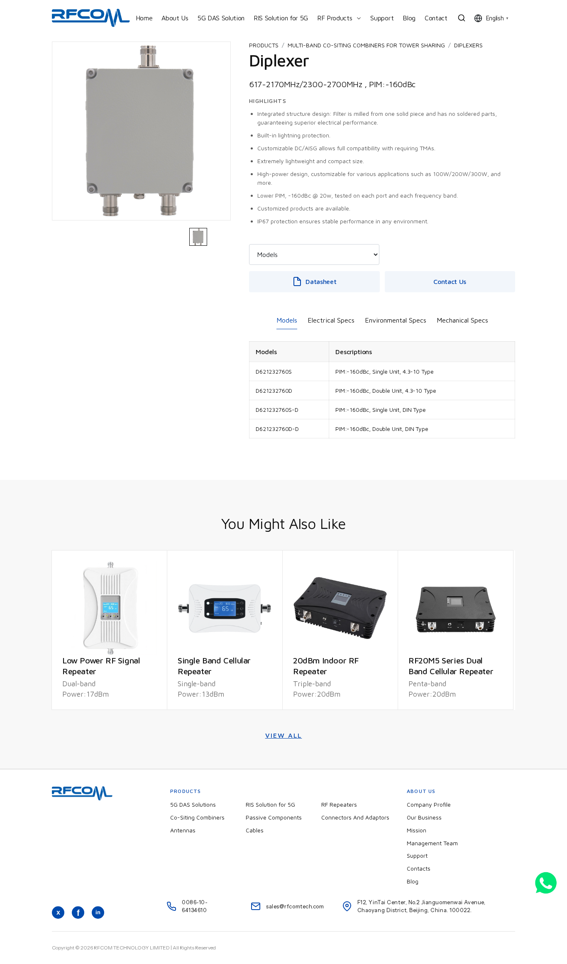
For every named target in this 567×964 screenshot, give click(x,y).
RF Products (334, 18)
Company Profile (429, 804)
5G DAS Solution (221, 18)
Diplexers (468, 45)
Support (381, 18)
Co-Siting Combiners (197, 817)
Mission (416, 830)
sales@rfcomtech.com (295, 906)
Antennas (183, 830)
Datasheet (320, 281)
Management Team (432, 843)
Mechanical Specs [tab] (462, 320)
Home (144, 18)
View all (283, 735)
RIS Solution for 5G (281, 18)
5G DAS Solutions (193, 804)
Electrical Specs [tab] (331, 320)
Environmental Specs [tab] (395, 320)
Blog (409, 18)
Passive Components (274, 817)
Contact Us (449, 281)
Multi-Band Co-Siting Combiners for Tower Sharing (366, 45)
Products (264, 45)
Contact (436, 18)
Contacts (418, 868)
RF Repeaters (339, 804)
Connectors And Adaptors (355, 817)
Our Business (424, 817)
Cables (255, 830)
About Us (174, 18)
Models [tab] (286, 320)
